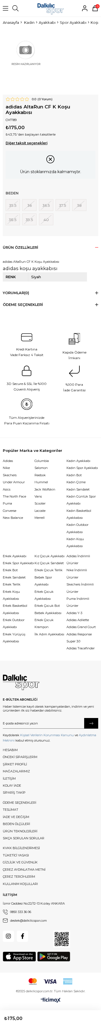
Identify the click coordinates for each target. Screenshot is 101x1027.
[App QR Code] (61, 939)
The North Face (14, 496)
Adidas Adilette (77, 620)
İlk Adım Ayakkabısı (49, 634)
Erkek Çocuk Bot (47, 606)
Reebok (40, 475)
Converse (9, 511)
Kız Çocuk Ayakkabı (50, 556)
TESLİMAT (10, 810)
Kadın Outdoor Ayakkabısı (77, 528)
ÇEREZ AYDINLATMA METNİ (24, 870)
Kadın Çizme (76, 482)
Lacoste (40, 511)
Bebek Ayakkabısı (48, 613)
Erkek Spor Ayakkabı (18, 563)
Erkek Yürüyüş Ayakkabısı (14, 637)
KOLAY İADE (12, 785)
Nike (6, 468)
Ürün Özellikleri (20, 247)
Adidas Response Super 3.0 (79, 637)
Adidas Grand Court (81, 627)
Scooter (40, 503)
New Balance (13, 518)
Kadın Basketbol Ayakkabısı (78, 514)
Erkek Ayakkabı (14, 556)
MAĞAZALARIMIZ (16, 771)
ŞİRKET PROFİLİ (15, 764)
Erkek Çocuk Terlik (49, 570)
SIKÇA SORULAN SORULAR (23, 838)
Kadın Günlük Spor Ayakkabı (81, 499)
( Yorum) (45, 99)
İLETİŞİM (9, 778)
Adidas (8, 461)
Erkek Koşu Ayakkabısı (11, 595)
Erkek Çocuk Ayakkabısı (44, 595)
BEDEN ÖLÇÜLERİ (16, 824)
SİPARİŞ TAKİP (14, 792)
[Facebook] (22, 936)
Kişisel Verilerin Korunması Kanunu (47, 735)
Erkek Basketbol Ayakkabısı (15, 609)
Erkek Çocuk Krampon (44, 623)
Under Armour (14, 482)
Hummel (41, 482)
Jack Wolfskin (45, 489)
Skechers (10, 475)
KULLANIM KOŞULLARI (20, 884)
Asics (6, 489)
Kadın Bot (74, 475)
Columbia (42, 461)
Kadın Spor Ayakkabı (82, 468)
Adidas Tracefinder (80, 648)
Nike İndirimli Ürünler (76, 573)
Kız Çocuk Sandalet (49, 563)
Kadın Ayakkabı (78, 461)
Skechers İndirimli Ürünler (80, 587)
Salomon (41, 468)
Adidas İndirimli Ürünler (78, 559)
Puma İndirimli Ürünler (77, 602)
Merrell (40, 518)
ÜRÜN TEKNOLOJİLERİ (20, 831)
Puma (7, 503)
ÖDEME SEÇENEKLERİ (19, 803)
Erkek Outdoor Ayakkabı (13, 623)
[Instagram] (8, 936)
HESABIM (10, 750)
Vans (38, 496)
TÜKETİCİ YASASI (16, 855)
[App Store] (19, 956)
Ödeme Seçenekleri (23, 305)
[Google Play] (53, 956)
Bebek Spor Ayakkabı (43, 580)
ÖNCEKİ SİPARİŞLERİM (20, 757)
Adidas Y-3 (74, 613)
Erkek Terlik (11, 584)
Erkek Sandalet (14, 577)
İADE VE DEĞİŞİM (16, 817)
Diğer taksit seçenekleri (26, 143)
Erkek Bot (10, 570)
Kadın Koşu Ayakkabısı (75, 542)
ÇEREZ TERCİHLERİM (19, 877)
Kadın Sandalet (77, 489)
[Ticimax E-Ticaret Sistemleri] (51, 1000)
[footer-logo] (21, 682)
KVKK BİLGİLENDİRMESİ (21, 848)
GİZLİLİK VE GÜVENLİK (20, 862)
